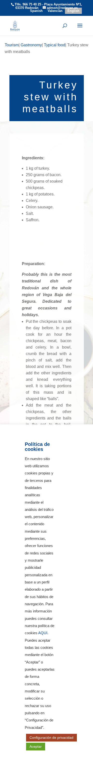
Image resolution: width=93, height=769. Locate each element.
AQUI (42, 633)
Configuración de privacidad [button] (51, 738)
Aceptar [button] (36, 746)
